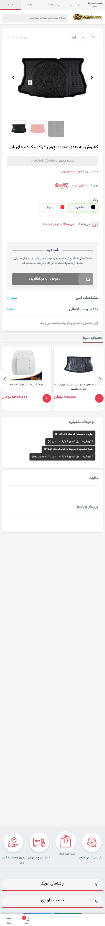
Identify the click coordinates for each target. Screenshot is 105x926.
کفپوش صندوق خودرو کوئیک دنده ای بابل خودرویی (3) (62, 457)
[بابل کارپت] (62, 185)
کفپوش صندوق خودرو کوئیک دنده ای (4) (70, 441)
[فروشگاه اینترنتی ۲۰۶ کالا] (88, 17)
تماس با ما (11, 5)
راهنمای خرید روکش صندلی (95, 5)
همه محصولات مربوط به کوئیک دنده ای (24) (68, 449)
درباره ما (31, 5)
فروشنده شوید (74, 5)
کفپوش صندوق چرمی (72, 172)
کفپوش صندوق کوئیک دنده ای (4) (74, 434)
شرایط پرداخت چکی (52, 5)
